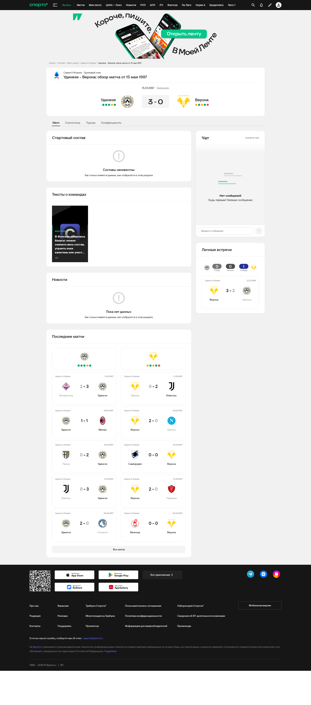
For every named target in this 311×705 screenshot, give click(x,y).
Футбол (61, 63)
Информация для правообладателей (146, 626)
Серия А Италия (88, 63)
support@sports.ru (93, 638)
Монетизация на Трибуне (100, 615)
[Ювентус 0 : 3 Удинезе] (106, 105)
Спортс (52, 63)
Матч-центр (72, 63)
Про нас (34, 605)
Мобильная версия (260, 605)
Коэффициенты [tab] (111, 122)
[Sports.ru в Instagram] (277, 574)
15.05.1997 (148, 88)
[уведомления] (261, 5)
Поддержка (64, 626)
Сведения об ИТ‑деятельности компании (201, 615)
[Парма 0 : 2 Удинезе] (109, 105)
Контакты (35, 626)
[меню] (55, 5)
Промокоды (184, 626)
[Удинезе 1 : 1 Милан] (112, 105)
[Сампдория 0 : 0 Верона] (202, 105)
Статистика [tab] (72, 122)
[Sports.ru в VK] (264, 574)
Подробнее (110, 651)
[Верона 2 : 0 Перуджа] (199, 105)
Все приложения (160, 574)
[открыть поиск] (253, 5)
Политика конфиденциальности (143, 615)
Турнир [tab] (90, 122)
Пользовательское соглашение (143, 605)
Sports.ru (38, 646)
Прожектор (92, 626)
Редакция (35, 615)
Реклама (62, 615)
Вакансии (63, 605)
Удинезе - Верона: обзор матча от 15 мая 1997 (120, 63)
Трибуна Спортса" (96, 605)
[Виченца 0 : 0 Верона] (196, 105)
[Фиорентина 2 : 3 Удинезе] (115, 105)
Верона (202, 99)
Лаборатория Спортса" (190, 605)
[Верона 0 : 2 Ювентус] (208, 105)
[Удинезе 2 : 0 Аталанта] (103, 105)
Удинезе (108, 99)
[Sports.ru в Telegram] (251, 574)
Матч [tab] (56, 122)
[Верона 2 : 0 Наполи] (205, 105)
